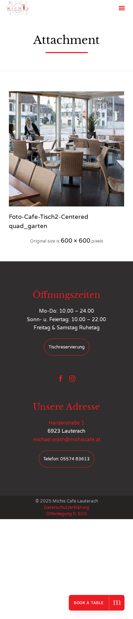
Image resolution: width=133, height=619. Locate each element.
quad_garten (28, 226)
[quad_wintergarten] (66, 148)
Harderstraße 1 (66, 423)
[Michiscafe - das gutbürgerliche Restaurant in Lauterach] (17, 8)
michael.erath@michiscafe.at (66, 440)
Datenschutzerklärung (66, 507)
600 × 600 (75, 240)
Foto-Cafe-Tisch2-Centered (48, 217)
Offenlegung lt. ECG (66, 513)
